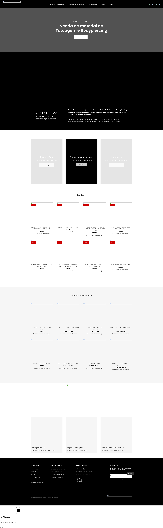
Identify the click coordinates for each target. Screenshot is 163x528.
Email (111, 473)
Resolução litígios (56, 472)
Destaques (80, 37)
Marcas (81, 164)
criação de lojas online (37, 499)
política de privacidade (126, 480)
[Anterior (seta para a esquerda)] (0, 527)
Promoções (34, 480)
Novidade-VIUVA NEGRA (45, 78)
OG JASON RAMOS (42, 93)
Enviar (130, 473)
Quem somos (35, 469)
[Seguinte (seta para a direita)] (2, 527)
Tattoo (51, 4)
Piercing (112, 4)
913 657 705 (81, 469)
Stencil (103, 4)
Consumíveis (93, 4)
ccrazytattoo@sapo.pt (83, 474)
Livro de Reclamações (58, 469)
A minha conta (35, 477)
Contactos (34, 472)
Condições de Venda (58, 474)
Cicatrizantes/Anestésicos (76, 4)
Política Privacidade (57, 477)
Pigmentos (60, 4)
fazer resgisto (116, 165)
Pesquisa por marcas (37, 482)
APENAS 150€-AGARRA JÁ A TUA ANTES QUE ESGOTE (55, 63)
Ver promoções (46, 165)
